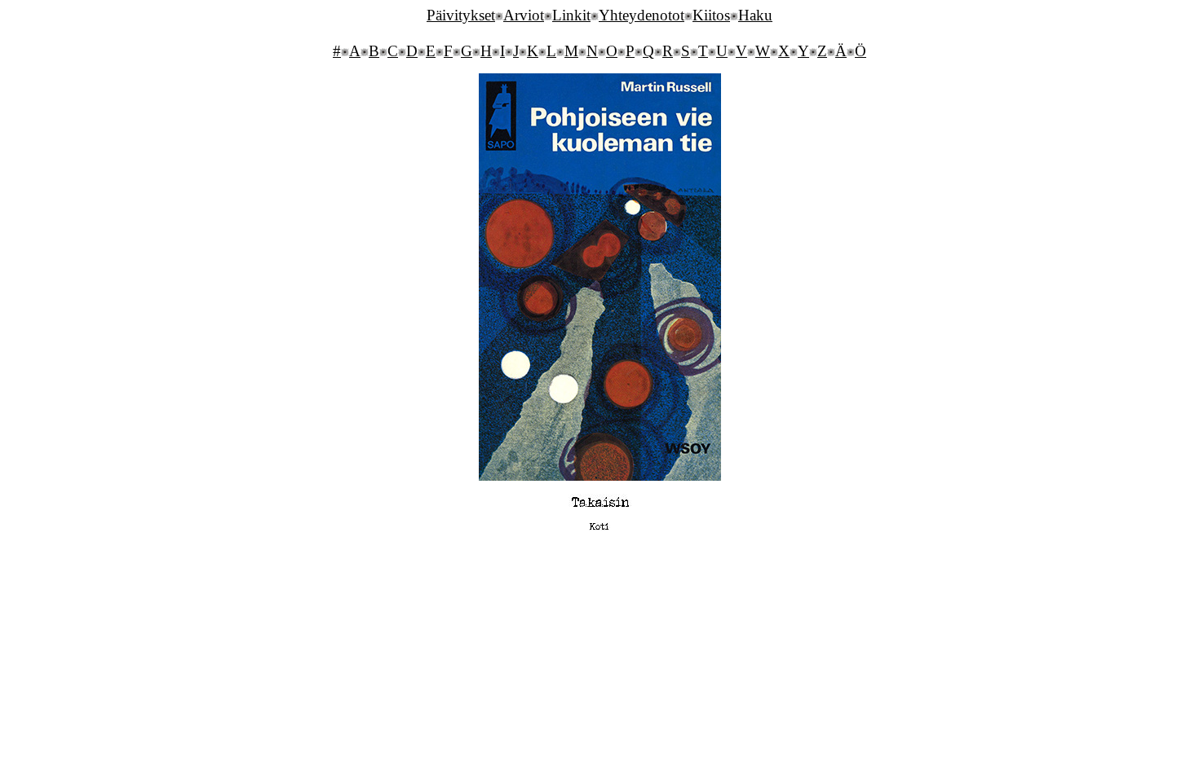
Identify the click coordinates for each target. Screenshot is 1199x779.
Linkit (571, 15)
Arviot (523, 15)
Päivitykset (461, 15)
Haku (755, 15)
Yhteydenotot (641, 15)
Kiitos (711, 15)
